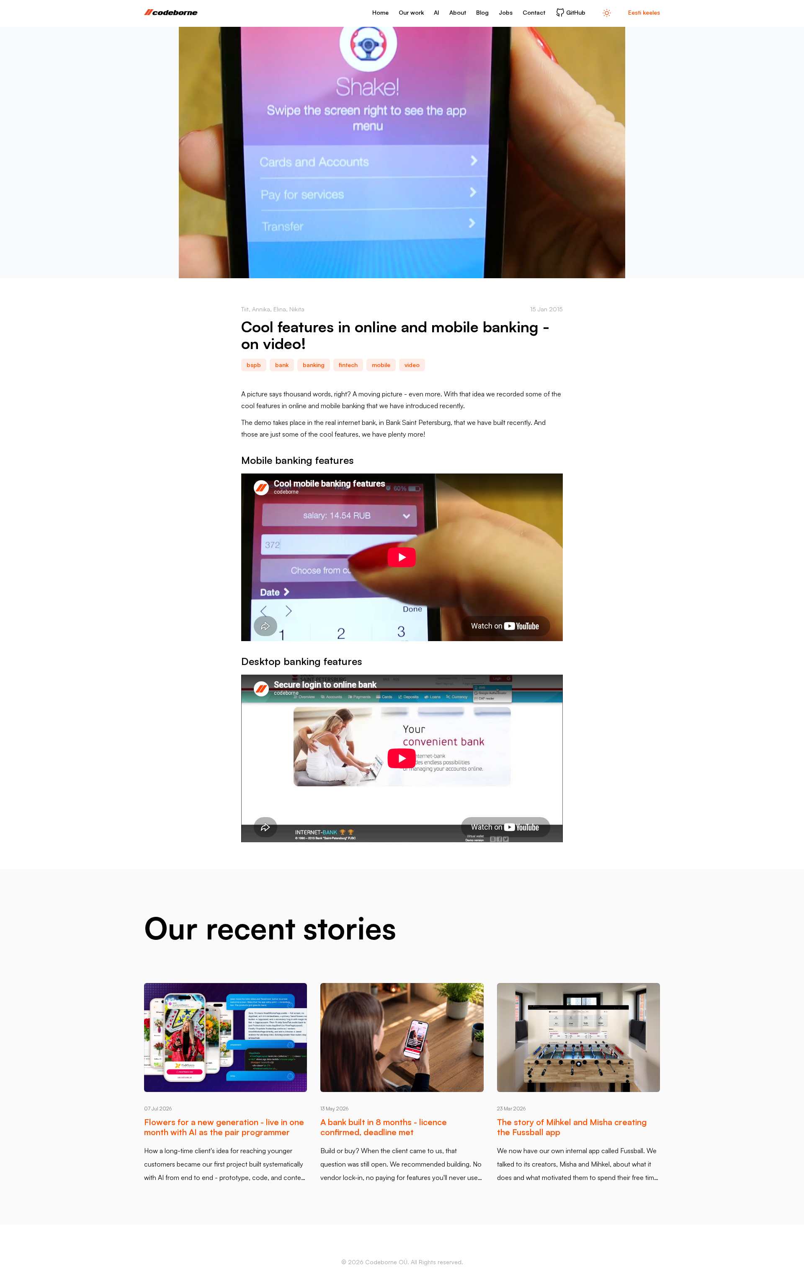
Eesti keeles (644, 12)
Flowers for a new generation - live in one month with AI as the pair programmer (224, 1127)
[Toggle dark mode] (606, 12)
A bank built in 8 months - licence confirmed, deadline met (383, 1127)
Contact (534, 12)
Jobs (506, 12)
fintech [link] (348, 364)
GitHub (575, 12)
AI (436, 12)
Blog (482, 12)
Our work (411, 12)
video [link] (412, 364)
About (457, 12)
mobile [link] (381, 364)
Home (380, 12)
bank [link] (282, 364)
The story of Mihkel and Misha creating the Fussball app (572, 1127)
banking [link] (314, 364)
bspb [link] (254, 364)
